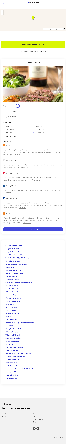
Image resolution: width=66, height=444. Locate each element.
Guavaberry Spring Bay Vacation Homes (19, 282)
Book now (33, 229)
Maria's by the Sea (12, 350)
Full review (17, 155)
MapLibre (45, 29)
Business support (38, 419)
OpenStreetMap (53, 29)
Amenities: (7, 122)
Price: (5, 117)
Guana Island (10, 267)
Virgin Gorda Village (12, 279)
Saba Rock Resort (33, 62)
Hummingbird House (12, 341)
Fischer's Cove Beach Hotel (14, 273)
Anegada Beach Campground (15, 356)
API (34, 416)
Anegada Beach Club (12, 359)
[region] (33, 20)
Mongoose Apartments (13, 298)
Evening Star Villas (12, 375)
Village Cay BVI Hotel (13, 335)
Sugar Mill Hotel (11, 295)
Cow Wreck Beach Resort (14, 246)
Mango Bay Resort (11, 276)
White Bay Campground (13, 261)
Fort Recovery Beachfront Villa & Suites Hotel (20, 369)
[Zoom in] (2, 11)
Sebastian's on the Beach (14, 338)
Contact (35, 422)
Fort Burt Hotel (10, 344)
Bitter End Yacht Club (13, 292)
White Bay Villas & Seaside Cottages (17, 258)
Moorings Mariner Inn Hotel (15, 347)
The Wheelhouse (11, 378)
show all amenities (9, 136)
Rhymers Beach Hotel (13, 301)
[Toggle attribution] (64, 29)
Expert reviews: (8, 141)
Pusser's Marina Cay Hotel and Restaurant (20, 323)
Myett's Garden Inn (12, 310)
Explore (4, 416)
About (35, 413)
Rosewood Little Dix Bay (13, 270)
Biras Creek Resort (12, 289)
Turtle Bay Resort (11, 366)
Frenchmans (10, 326)
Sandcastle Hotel (11, 363)
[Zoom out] (2, 13)
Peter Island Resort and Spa (15, 255)
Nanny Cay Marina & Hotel (14, 329)
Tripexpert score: (9, 106)
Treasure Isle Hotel (12, 307)
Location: (6, 112)
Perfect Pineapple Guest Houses (16, 264)
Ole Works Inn (10, 304)
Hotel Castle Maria (12, 332)
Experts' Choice (6, 413)
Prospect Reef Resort (12, 372)
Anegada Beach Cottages (14, 252)
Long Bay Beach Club (12, 313)
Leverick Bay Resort (12, 286)
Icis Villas (9, 316)
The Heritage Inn (11, 319)
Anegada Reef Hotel (12, 249)
